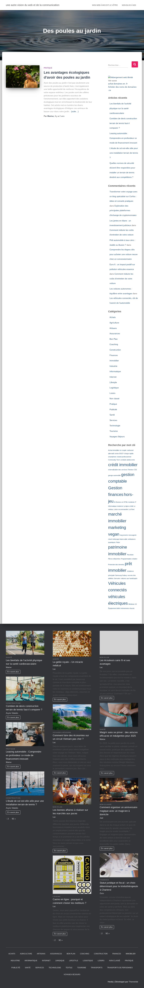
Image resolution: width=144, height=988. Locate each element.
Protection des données (116, 564)
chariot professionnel (124, 457)
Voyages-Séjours (117, 436)
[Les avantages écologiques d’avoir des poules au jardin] (23, 76)
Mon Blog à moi (129, 5)
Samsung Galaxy (121, 575)
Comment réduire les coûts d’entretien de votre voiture (121, 278)
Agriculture (114, 323)
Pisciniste (130, 555)
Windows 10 (132, 604)
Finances (114, 355)
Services (113, 420)
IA (114, 502)
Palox (118, 542)
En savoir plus (13, 672)
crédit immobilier (123, 464)
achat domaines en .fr (118, 84)
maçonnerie (124, 535)
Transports (96, 968)
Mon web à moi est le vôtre (105, 5)
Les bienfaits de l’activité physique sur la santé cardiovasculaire (120, 108)
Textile (69, 968)
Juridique (59, 961)
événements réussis (127, 608)
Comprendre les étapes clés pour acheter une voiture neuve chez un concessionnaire (124, 254)
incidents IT (132, 502)
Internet (113, 377)
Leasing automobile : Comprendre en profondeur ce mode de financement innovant (123, 138)
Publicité (113, 409)
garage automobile (114, 475)
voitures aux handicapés (129, 578)
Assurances (115, 333)
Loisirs (112, 393)
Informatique (115, 371)
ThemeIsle (133, 982)
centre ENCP (118, 453)
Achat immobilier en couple (117, 450)
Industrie (113, 366)
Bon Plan (114, 339)
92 (13, 819)
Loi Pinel (131, 509)
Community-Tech (114, 460)
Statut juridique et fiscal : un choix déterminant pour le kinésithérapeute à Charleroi (119, 886)
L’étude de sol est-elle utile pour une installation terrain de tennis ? (124, 153)
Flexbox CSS (132, 469)
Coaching (114, 344)
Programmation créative (129, 559)
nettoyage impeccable (119, 539)
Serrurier (117, 578)
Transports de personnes (120, 968)
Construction (115, 350)
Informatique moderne (115, 506)
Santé (112, 415)
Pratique (48, 68)
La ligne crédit (128, 506)
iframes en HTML (122, 502)
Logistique (114, 388)
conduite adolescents (127, 460)
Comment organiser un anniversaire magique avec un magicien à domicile (118, 811)
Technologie (115, 425)
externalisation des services (117, 469)
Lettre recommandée (121, 509)
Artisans (113, 328)
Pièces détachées (114, 559)
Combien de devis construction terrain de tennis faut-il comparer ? (123, 123)
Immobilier (114, 360)
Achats (113, 317)
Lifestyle (113, 382)
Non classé (114, 398)
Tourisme (114, 431)
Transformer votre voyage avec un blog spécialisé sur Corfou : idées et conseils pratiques (123, 196)
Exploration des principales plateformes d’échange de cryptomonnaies (123, 210)
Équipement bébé (114, 608)
